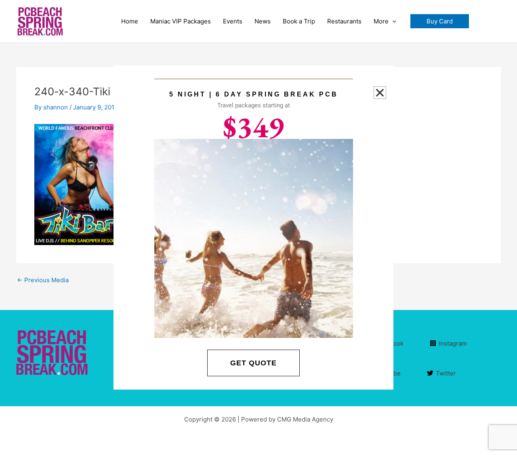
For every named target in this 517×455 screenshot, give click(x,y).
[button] (439, 21)
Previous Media (43, 280)
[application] (392, 21)
